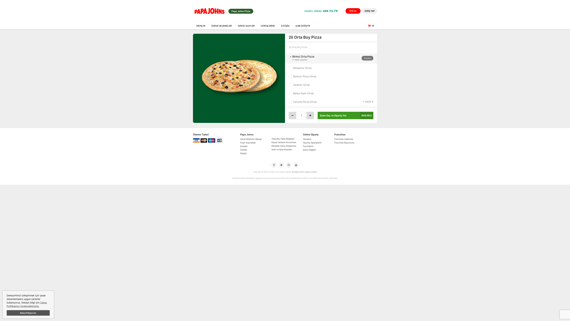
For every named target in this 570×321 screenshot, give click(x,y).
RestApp (295, 172)
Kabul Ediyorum (28, 313)
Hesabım (307, 139)
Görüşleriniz (268, 26)
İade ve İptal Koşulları (281, 149)
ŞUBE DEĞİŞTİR (302, 26)
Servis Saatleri (246, 26)
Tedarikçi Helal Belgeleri (282, 138)
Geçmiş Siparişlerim (312, 142)
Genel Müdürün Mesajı (251, 139)
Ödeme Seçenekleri (221, 26)
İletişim (285, 26)
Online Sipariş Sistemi (308, 172)
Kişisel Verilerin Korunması (283, 142)
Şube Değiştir (309, 149)
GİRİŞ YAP (370, 11)
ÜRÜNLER (200, 26)
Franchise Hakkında (343, 139)
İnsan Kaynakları (248, 142)
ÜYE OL (353, 11)
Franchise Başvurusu (344, 142)
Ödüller (243, 149)
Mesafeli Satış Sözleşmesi (283, 146)
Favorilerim (308, 146)
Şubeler (244, 146)
